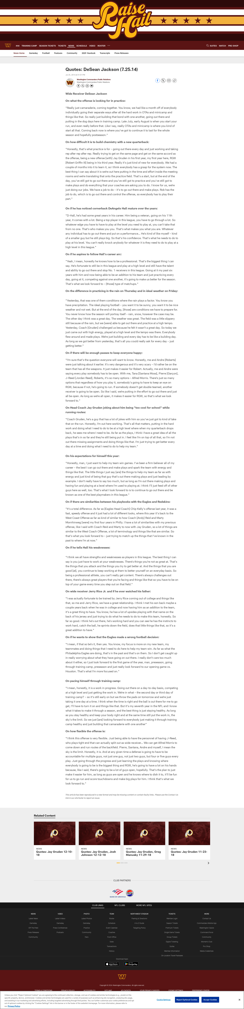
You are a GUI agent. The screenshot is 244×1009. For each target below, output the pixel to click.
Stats (112, 942)
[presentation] (209, 863)
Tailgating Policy (139, 928)
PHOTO (87, 914)
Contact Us (206, 918)
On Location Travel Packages (172, 955)
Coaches (111, 932)
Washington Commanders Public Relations (94, 79)
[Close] (239, 1000)
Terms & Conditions (43, 990)
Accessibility (89, 990)
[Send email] (169, 82)
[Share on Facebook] (157, 82)
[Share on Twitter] (163, 82)
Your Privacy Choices (149, 990)
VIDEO (60, 914)
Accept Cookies (210, 1000)
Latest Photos (86, 918)
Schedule (111, 923)
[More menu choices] (109, 45)
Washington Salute (207, 928)
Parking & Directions (139, 918)
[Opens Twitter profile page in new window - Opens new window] (83, 85)
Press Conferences (60, 928)
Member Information (172, 951)
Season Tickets (172, 923)
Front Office (111, 937)
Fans (86, 937)
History (111, 951)
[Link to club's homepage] (8, 45)
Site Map (108, 990)
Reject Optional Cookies (187, 1000)
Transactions (111, 946)
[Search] (207, 45)
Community (33, 937)
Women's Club (206, 942)
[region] (122, 1000)
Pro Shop (206, 946)
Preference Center (200, 990)
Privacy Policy (68, 990)
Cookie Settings (175, 990)
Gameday (33, 923)
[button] (118, 863)
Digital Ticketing (172, 942)
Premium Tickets (172, 928)
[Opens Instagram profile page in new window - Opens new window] (87, 85)
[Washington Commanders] (122, 977)
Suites (172, 946)
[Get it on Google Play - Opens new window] (131, 965)
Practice (87, 928)
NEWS (33, 914)
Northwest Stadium (139, 914)
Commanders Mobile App (206, 923)
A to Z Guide (139, 923)
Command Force (206, 932)
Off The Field (33, 928)
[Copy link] (174, 80)
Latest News (33, 918)
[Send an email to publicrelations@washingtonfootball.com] (91, 85)
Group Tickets (172, 937)
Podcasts (60, 932)
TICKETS (172, 914)
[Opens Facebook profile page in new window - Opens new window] (78, 85)
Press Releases (33, 932)
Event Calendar (111, 928)
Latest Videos (60, 918)
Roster (111, 918)
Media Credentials (206, 951)
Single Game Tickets (172, 932)
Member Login (172, 918)
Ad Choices (126, 990)
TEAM (112, 914)
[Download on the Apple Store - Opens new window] (112, 964)
